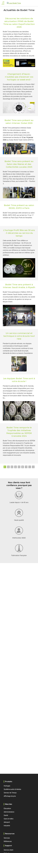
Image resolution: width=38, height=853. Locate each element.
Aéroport (7, 822)
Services (7, 838)
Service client (8, 850)
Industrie (7, 825)
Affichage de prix (10, 796)
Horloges (7, 786)
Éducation (7, 808)
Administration (9, 812)
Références (8, 841)
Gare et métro (8, 819)
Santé (6, 815)
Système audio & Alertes (12, 789)
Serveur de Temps (10, 793)
